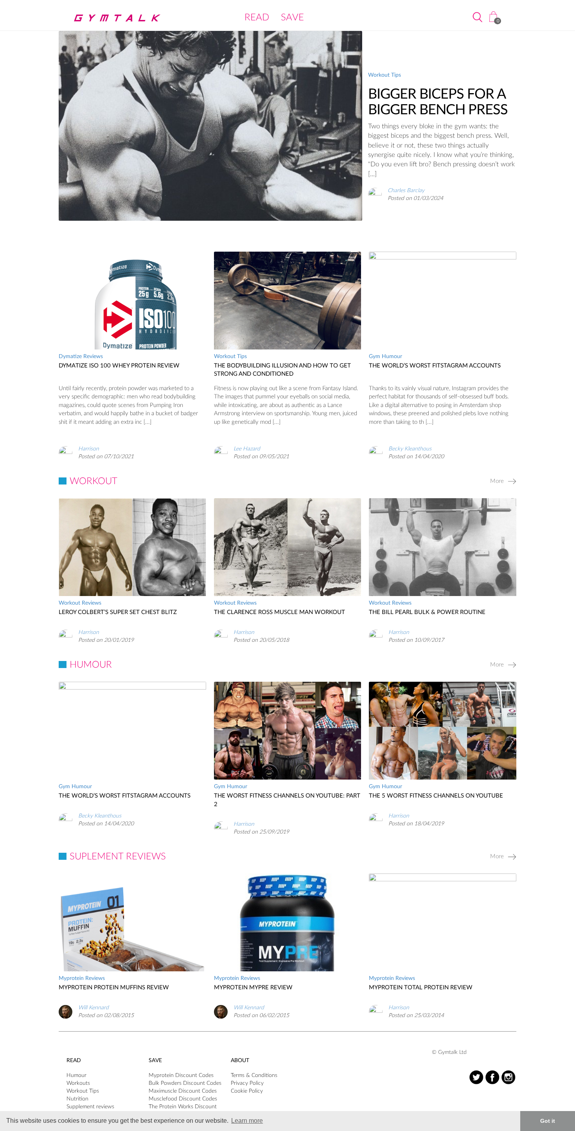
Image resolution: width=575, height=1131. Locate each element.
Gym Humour (385, 356)
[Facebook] (492, 1077)
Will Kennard (93, 1007)
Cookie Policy (247, 1091)
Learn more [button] (247, 1120)
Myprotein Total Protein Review (421, 988)
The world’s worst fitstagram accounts (435, 366)
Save (292, 17)
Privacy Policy (247, 1083)
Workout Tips (384, 75)
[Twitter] (476, 1077)
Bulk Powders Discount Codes (185, 1083)
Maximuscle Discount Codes (183, 1091)
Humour (76, 1075)
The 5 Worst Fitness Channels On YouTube (436, 796)
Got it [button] (547, 1121)
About (240, 1060)
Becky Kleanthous (409, 449)
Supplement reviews (90, 1106)
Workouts (78, 1083)
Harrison (88, 449)
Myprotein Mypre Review (253, 988)
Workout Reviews (80, 603)
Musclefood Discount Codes (183, 1099)
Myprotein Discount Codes (181, 1075)
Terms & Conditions (254, 1075)
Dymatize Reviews (81, 356)
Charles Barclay (406, 190)
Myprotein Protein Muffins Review (114, 988)
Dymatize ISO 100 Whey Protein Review (119, 366)
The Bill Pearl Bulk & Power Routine (427, 612)
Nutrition (77, 1099)
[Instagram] (508, 1077)
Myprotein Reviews (82, 978)
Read (256, 17)
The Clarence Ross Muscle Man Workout (279, 612)
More (497, 481)
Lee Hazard (247, 449)
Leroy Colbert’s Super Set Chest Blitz (118, 612)
